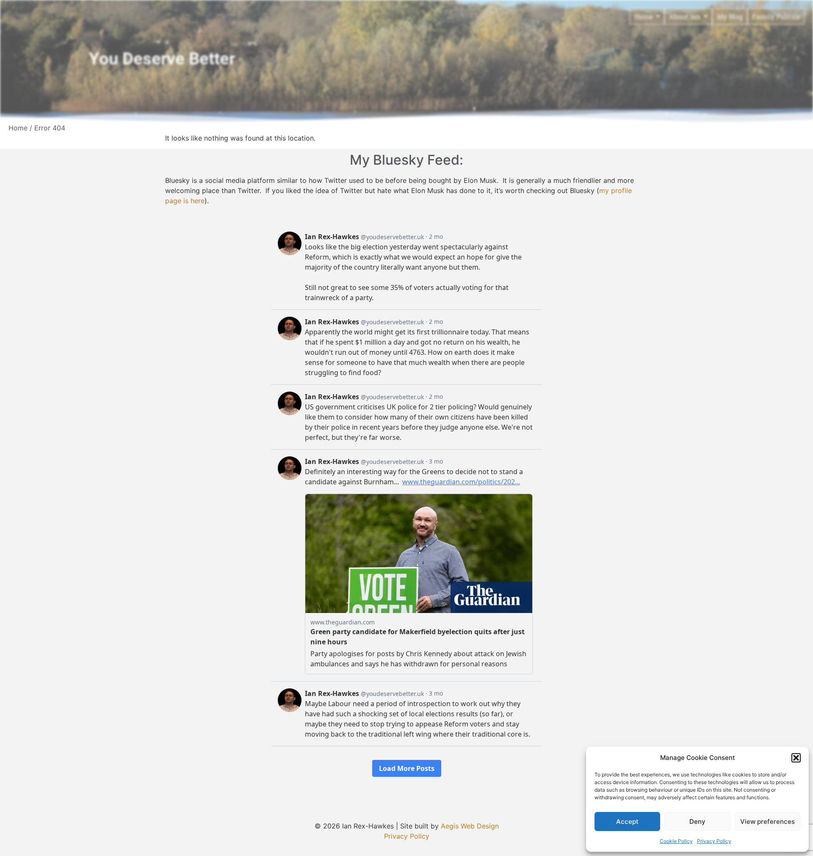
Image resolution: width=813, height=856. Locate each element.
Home (18, 128)
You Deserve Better (162, 59)
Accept (627, 821)
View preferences (767, 821)
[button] (796, 758)
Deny (697, 821)
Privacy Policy (714, 841)
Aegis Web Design (470, 826)
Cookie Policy (676, 841)
